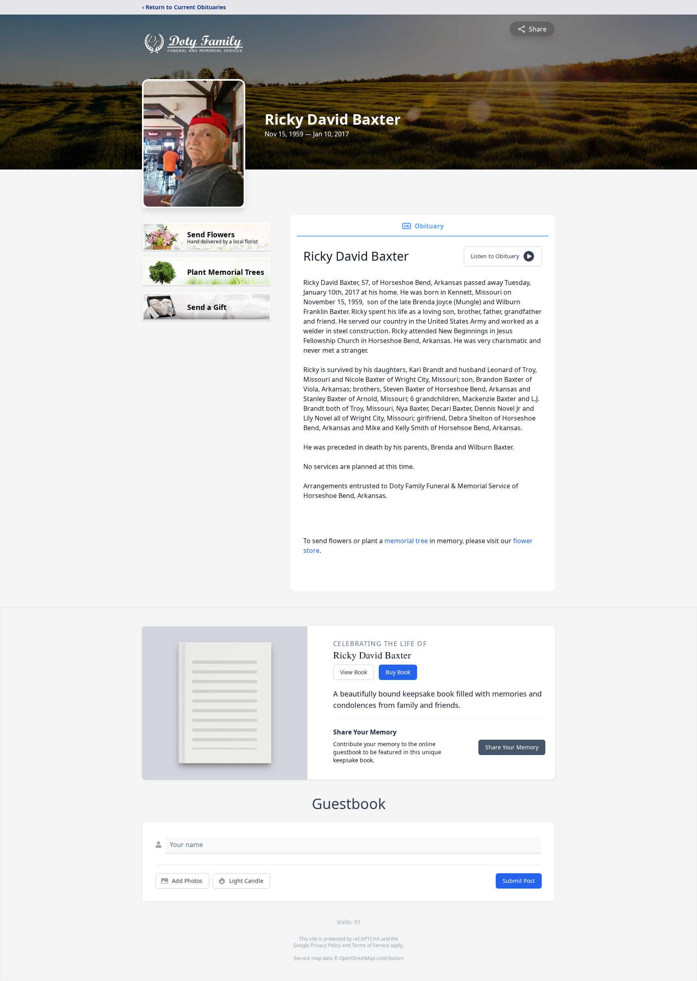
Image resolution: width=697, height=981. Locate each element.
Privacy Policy (326, 945)
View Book (353, 672)
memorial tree (406, 540)
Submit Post (519, 881)
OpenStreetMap (357, 958)
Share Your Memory (511, 747)
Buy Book (398, 672)
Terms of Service (370, 945)
